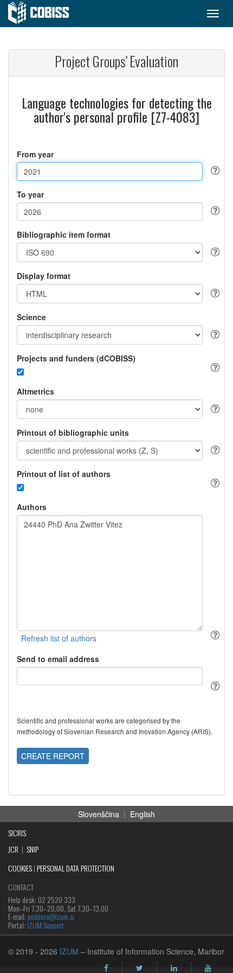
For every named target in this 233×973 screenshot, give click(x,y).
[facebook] (106, 968)
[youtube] (208, 968)
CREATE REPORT (53, 756)
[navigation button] (213, 13)
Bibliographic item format (64, 234)
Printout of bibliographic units (73, 432)
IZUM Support (45, 925)
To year (30, 194)
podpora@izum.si (51, 916)
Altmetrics (35, 391)
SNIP (32, 849)
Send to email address (58, 658)
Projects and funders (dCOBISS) (76, 358)
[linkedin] (174, 968)
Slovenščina (98, 814)
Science (31, 316)
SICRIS (17, 832)
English (142, 814)
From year (35, 154)
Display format (43, 275)
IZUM (69, 951)
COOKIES (20, 868)
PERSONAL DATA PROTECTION (75, 868)
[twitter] (139, 968)
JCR (13, 849)
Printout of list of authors (64, 473)
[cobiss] (44, 13)
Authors (32, 506)
